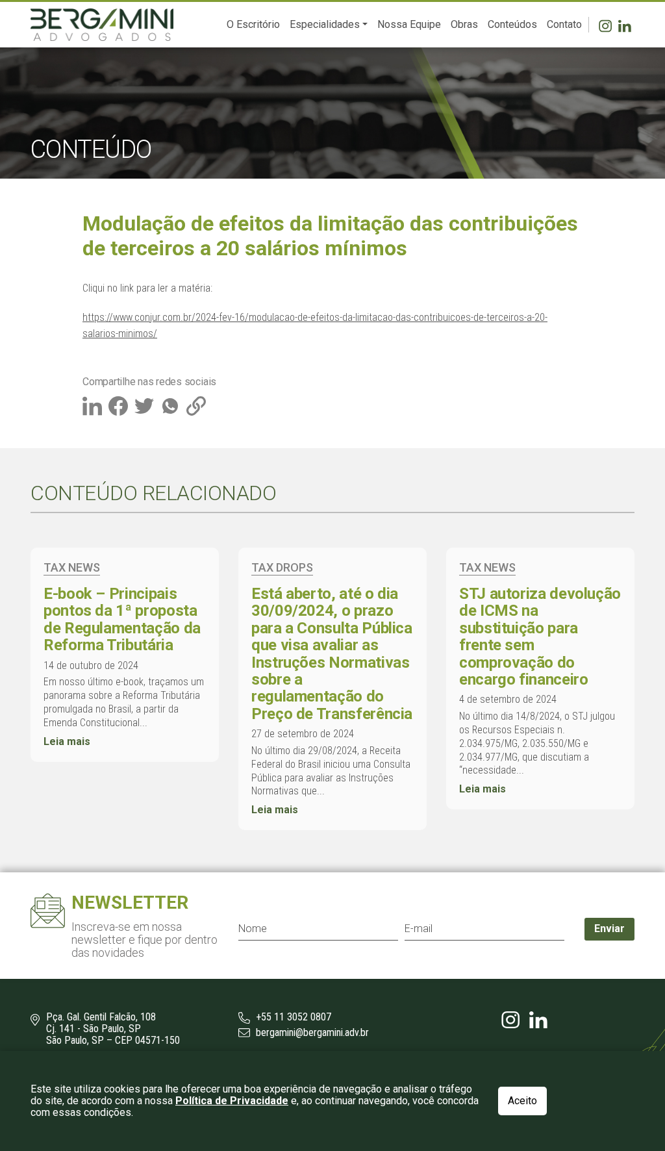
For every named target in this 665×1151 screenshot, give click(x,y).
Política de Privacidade (231, 1100)
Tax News (72, 567)
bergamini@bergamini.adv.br (311, 1033)
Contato (564, 24)
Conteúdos (512, 24)
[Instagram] (608, 24)
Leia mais (67, 741)
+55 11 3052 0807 (292, 1017)
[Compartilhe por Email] (197, 404)
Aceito (522, 1100)
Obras (464, 24)
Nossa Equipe (409, 24)
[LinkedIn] (626, 24)
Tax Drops (282, 567)
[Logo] (102, 24)
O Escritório (253, 24)
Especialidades (325, 24)
